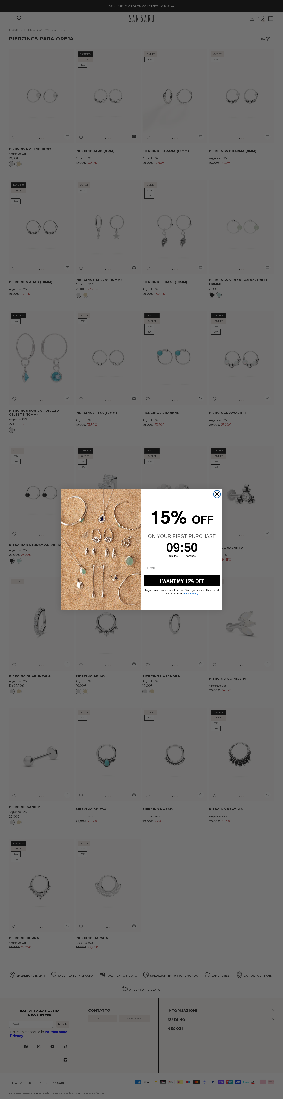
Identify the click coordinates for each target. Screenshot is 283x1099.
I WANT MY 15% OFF (182, 580)
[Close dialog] (217, 494)
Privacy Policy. (191, 593)
